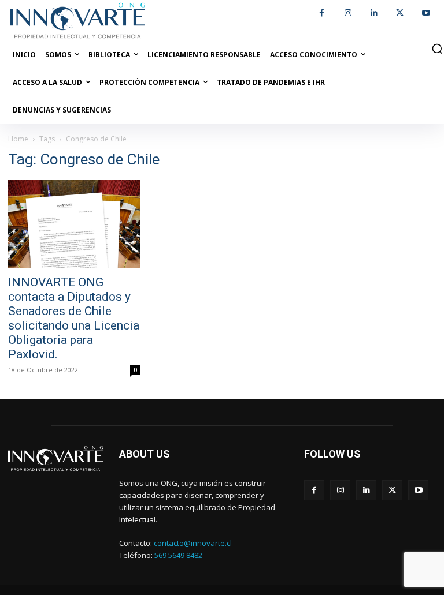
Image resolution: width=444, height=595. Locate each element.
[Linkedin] (374, 13)
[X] (400, 13)
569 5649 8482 (178, 555)
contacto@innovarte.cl (193, 543)
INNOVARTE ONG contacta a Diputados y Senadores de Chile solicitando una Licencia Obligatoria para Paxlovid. (73, 318)
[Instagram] (348, 13)
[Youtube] (426, 13)
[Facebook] (322, 13)
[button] (437, 48)
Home (18, 139)
